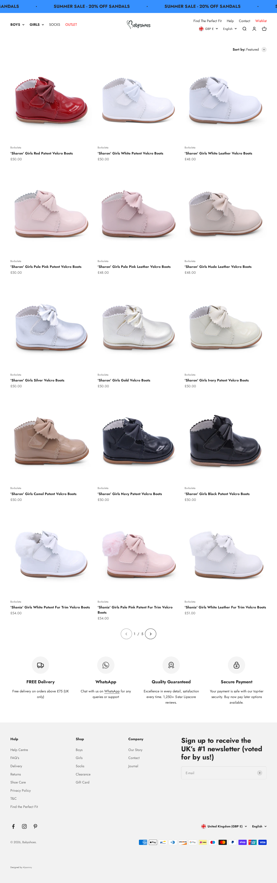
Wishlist (261, 20)
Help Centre (19, 749)
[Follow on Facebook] (13, 826)
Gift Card (82, 782)
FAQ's (14, 757)
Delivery (16, 766)
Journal (133, 766)
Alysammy (27, 867)
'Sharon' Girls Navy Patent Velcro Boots (130, 493)
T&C (13, 798)
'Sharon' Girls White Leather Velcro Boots (218, 153)
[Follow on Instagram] (24, 826)
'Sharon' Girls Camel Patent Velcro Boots (43, 493)
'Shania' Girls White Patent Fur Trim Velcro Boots (50, 607)
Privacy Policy (20, 790)
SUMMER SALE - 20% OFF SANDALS (82, 6)
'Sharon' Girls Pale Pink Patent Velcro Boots (45, 266)
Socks (80, 766)
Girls (79, 757)
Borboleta (15, 148)
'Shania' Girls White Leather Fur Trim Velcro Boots (225, 607)
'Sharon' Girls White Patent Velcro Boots (130, 153)
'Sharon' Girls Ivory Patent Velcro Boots (217, 380)
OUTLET (71, 24)
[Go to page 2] (150, 634)
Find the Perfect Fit (24, 806)
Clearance (83, 774)
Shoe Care (18, 782)
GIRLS (35, 24)
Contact (244, 20)
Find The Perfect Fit (207, 20)
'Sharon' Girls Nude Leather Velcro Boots (218, 266)
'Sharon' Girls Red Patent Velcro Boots (41, 153)
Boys (79, 749)
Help (230, 20)
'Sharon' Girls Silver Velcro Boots (37, 380)
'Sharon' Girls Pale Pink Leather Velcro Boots (134, 266)
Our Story (135, 749)
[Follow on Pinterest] (35, 826)
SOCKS (54, 24)
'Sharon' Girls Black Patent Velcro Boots (217, 493)
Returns (15, 774)
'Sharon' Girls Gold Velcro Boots (124, 380)
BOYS (15, 24)
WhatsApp (112, 691)
